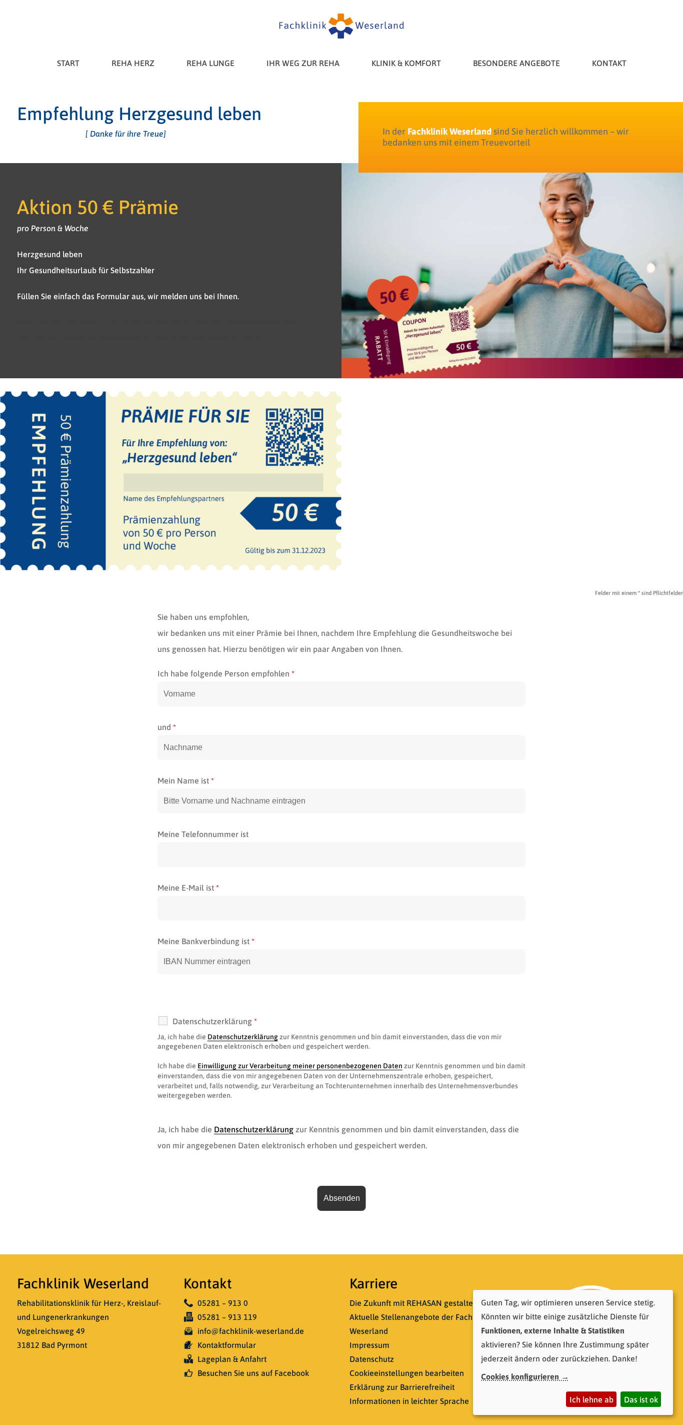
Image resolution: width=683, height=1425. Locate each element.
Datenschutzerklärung (243, 1037)
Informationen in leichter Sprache (409, 1400)
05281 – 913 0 (223, 1302)
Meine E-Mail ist (188, 887)
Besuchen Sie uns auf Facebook (253, 1372)
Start (68, 63)
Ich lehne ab (592, 1399)
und (167, 727)
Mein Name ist (186, 780)
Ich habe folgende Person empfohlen (226, 673)
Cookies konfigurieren (520, 1376)
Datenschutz (372, 1358)
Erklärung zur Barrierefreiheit (402, 1386)
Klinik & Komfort (406, 63)
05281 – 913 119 (227, 1316)
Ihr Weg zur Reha (303, 63)
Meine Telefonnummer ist (203, 834)
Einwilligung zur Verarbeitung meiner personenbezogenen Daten (300, 1066)
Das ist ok (641, 1399)
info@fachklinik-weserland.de (251, 1330)
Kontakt (609, 63)
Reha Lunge (210, 63)
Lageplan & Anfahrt (232, 1358)
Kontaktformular (227, 1344)
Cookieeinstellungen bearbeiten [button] (407, 1372)
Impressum (370, 1344)
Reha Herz (133, 63)
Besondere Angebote (516, 63)
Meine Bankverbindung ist (206, 941)
